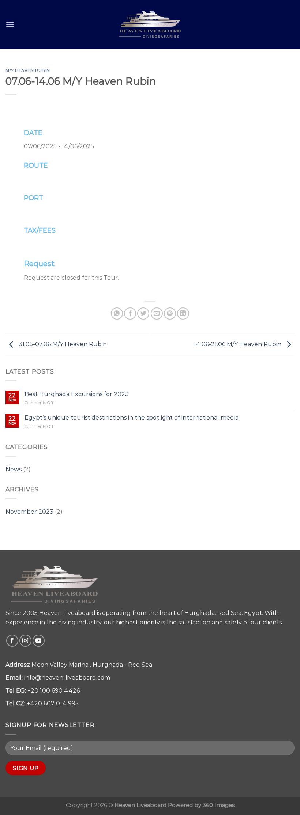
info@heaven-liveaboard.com (67, 677)
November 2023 (29, 511)
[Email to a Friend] (157, 313)
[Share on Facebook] (130, 313)
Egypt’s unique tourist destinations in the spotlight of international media (132, 417)
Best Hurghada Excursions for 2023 (77, 394)
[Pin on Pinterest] (170, 313)
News (13, 469)
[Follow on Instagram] (25, 641)
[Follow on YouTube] (39, 641)
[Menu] (9, 24)
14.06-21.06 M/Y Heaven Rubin (238, 344)
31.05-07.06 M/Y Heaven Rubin (62, 344)
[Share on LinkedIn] (183, 313)
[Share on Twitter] (143, 313)
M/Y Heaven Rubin (27, 70)
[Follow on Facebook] (12, 641)
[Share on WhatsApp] (117, 313)
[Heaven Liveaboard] (150, 24)
